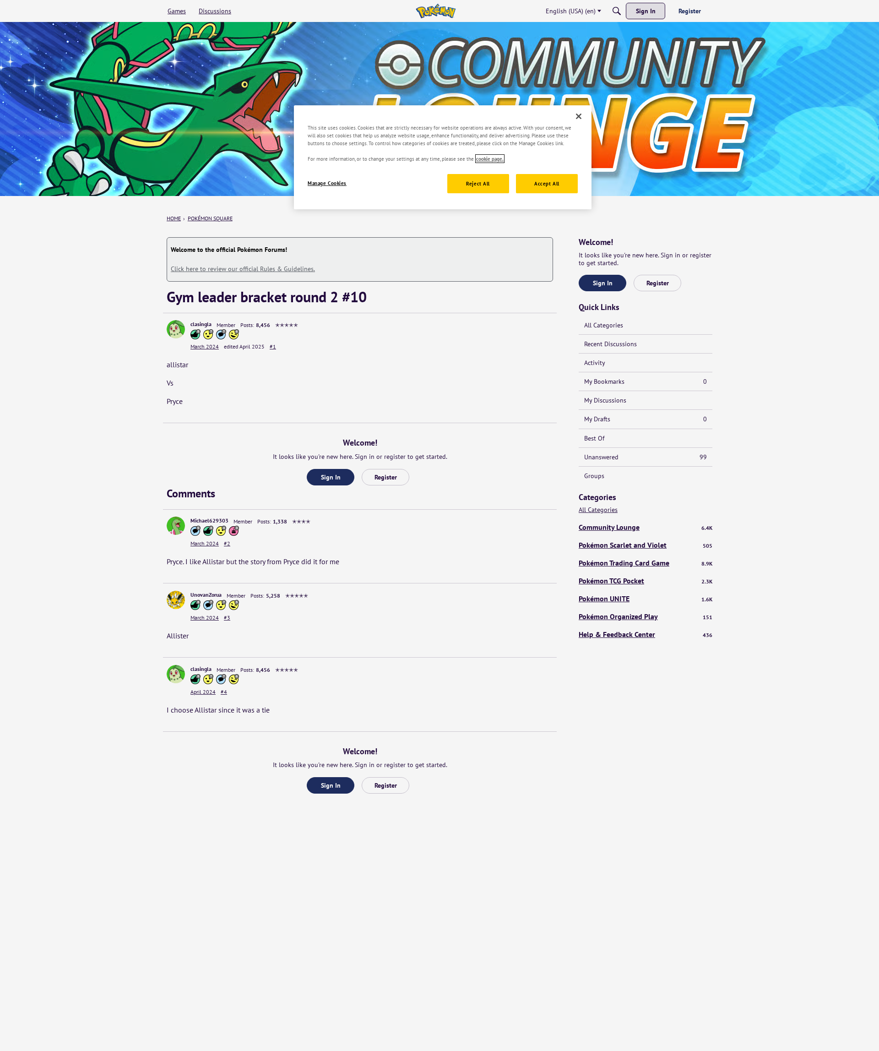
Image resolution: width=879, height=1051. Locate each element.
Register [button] (385, 477)
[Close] (579, 116)
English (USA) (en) (571, 11)
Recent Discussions (610, 344)
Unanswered (645, 457)
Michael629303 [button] (209, 520)
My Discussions (605, 400)
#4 (224, 691)
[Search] (616, 11)
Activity (594, 363)
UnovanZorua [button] (206, 594)
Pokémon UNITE (645, 598)
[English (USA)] (436, 11)
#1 (273, 346)
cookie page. (490, 158)
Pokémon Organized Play (645, 616)
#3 (227, 617)
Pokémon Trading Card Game (645, 562)
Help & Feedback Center (645, 634)
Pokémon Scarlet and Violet (645, 545)
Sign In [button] (331, 477)
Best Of (594, 438)
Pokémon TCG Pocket (645, 580)
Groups (594, 476)
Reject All (478, 183)
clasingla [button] (201, 324)
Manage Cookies (327, 183)
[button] (176, 329)
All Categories (603, 325)
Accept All (546, 183)
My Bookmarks (645, 381)
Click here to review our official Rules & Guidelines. (243, 269)
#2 (227, 543)
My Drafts (645, 419)
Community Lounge (645, 527)
